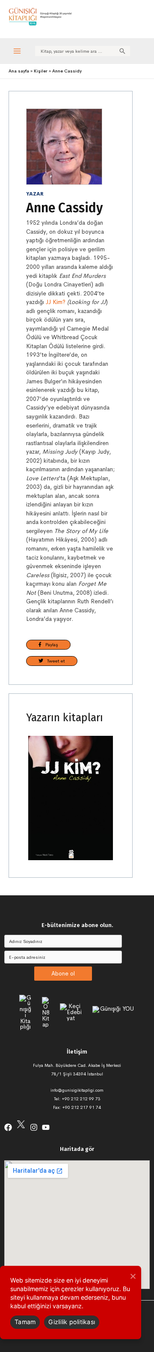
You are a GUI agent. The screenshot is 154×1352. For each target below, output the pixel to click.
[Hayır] (132, 1276)
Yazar (35, 194)
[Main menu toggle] (17, 51)
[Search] (122, 51)
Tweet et (54, 661)
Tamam (25, 1321)
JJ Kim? (55, 302)
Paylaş (49, 644)
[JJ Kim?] (70, 798)
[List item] (8, 1127)
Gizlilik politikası (71, 1321)
